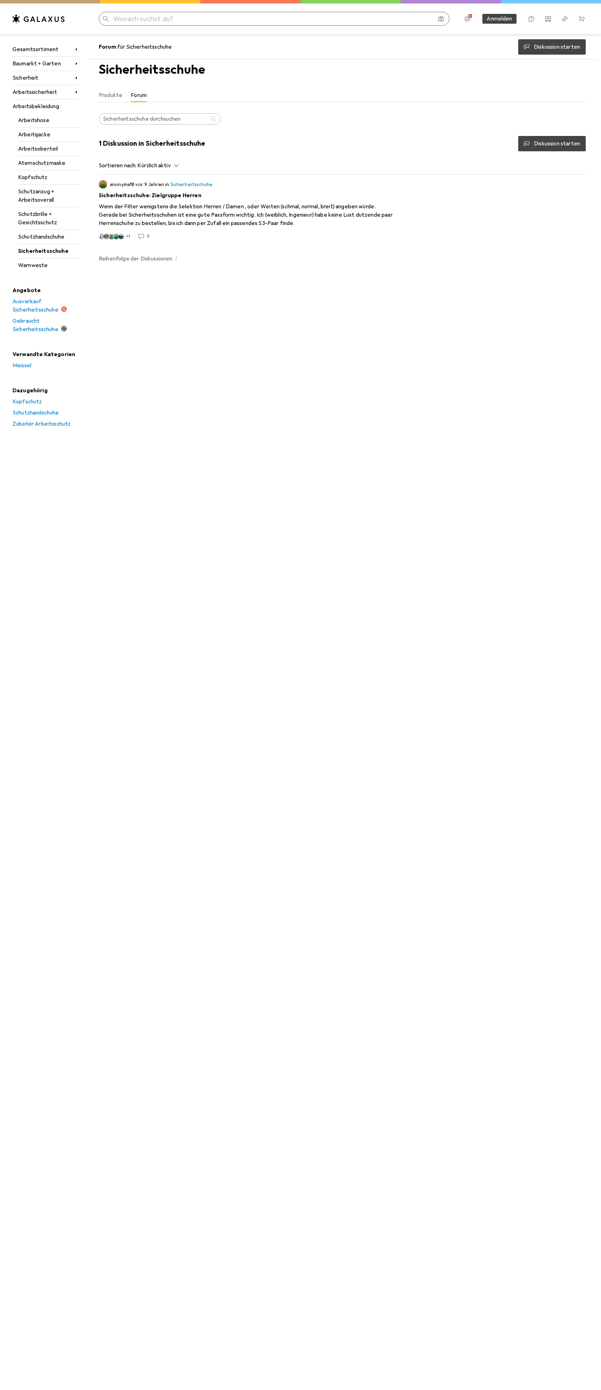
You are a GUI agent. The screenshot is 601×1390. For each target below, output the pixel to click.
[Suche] (214, 118)
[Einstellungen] (467, 18)
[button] (177, 258)
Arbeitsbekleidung (36, 106)
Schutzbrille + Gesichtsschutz (37, 218)
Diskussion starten (557, 143)
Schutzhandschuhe (41, 236)
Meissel (22, 365)
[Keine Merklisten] (564, 18)
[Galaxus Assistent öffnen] (531, 18)
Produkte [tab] (110, 95)
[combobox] (156, 165)
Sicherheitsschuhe (43, 251)
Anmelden (499, 18)
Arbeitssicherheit (35, 92)
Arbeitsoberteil (38, 148)
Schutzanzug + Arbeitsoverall (36, 195)
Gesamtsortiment (35, 49)
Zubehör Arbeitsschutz (42, 423)
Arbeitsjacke (34, 134)
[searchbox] (160, 118)
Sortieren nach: (117, 165)
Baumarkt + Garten (37, 63)
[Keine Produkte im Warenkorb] (581, 18)
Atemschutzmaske (41, 163)
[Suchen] (106, 19)
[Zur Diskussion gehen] (342, 210)
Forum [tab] (139, 95)
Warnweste (33, 265)
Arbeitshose (33, 120)
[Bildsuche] (441, 19)
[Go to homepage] (39, 19)
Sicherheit (26, 77)
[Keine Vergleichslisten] (548, 18)
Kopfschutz (33, 177)
